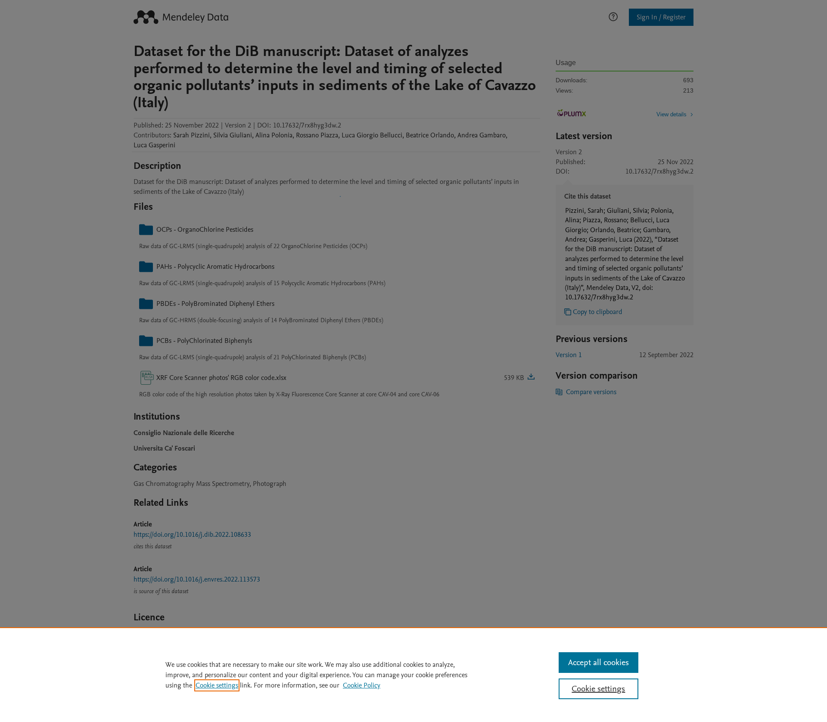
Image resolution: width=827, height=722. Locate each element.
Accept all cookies (598, 662)
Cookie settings (217, 685)
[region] (413, 674)
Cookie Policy (361, 685)
